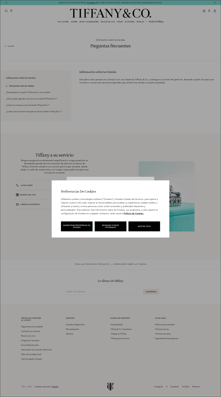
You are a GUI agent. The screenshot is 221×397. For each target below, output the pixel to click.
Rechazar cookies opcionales (110, 226)
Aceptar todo (144, 226)
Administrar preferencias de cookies (76, 226)
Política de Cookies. (134, 213)
